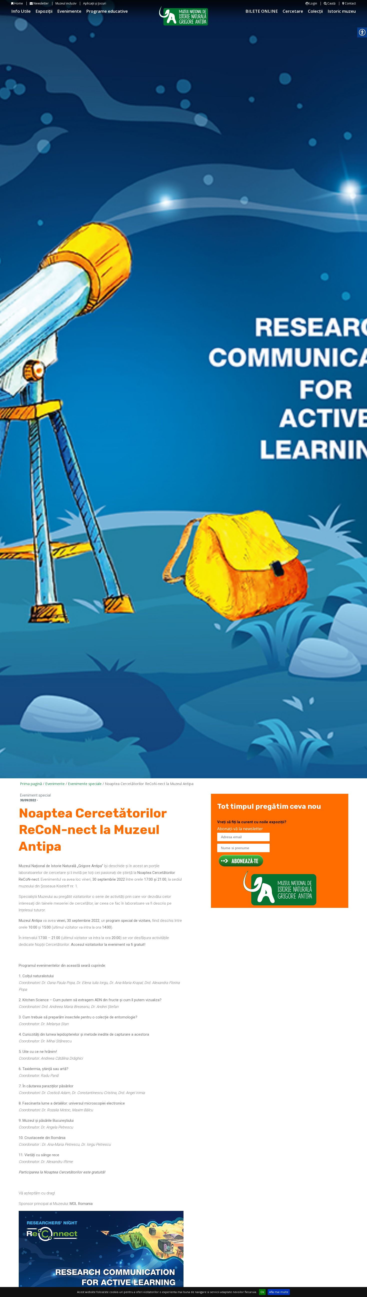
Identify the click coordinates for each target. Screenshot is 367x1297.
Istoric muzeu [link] (342, 11)
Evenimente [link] (69, 11)
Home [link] (18, 3)
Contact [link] (350, 3)
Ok (262, 1292)
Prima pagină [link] (31, 783)
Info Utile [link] (21, 11)
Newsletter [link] (41, 3)
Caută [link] (331, 3)
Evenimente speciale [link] (85, 783)
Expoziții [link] (43, 11)
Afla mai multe (278, 1292)
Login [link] (313, 3)
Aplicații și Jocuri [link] (94, 3)
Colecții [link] (315, 11)
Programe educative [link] (107, 11)
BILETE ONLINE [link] (261, 11)
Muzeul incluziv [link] (65, 3)
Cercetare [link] (293, 11)
